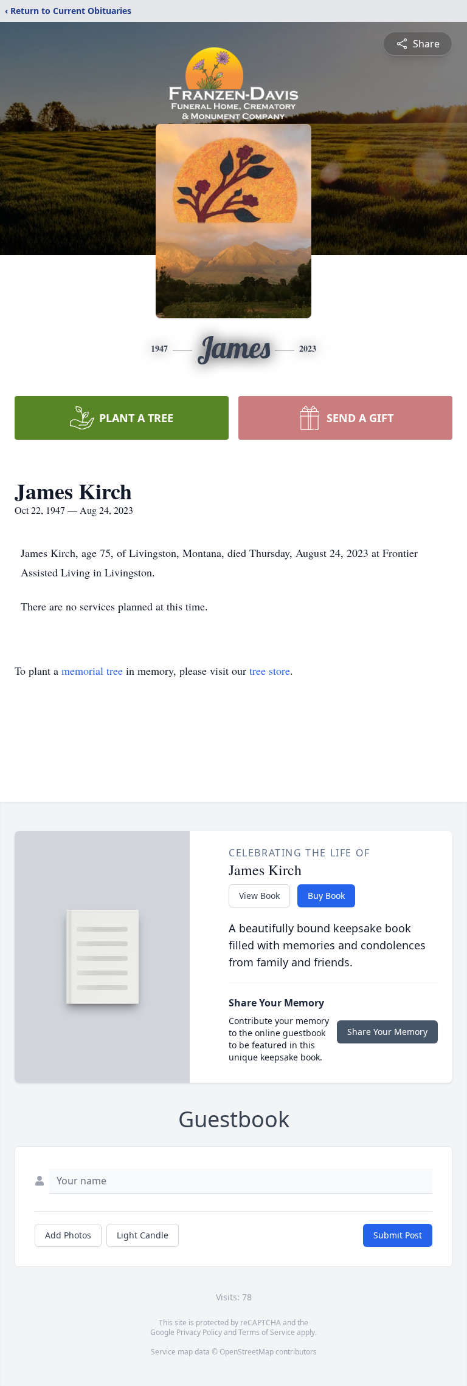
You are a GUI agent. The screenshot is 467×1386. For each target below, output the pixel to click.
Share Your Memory (387, 1031)
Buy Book (326, 895)
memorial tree (92, 670)
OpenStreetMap (247, 1352)
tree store (269, 670)
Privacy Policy (199, 1332)
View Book (259, 895)
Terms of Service (266, 1332)
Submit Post (397, 1235)
